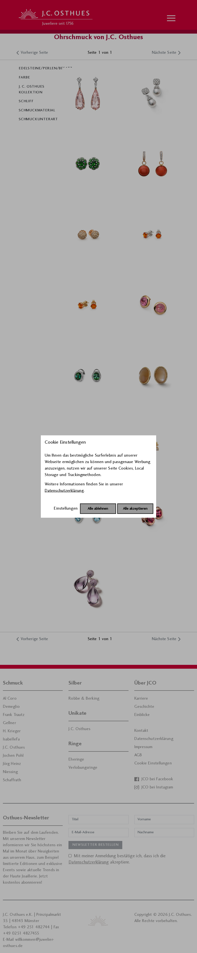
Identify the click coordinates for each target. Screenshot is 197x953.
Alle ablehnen (98, 509)
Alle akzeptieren (135, 509)
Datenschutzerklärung (64, 491)
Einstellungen (65, 508)
